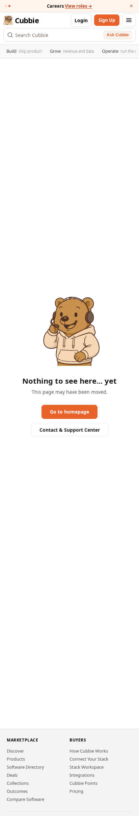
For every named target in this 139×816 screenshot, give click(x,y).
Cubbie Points (84, 783)
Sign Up (107, 20)
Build (24, 51)
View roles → (78, 6)
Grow (72, 51)
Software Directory (25, 767)
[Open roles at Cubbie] (9, 6)
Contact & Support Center (69, 430)
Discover (15, 751)
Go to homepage (69, 412)
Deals (12, 775)
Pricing (76, 791)
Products (16, 759)
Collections (18, 783)
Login (81, 20)
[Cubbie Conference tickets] (6, 6)
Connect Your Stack (89, 759)
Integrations (82, 775)
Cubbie (27, 20)
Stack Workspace (87, 767)
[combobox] (58, 35)
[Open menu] (129, 20)
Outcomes (17, 791)
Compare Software (25, 799)
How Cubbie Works (89, 751)
